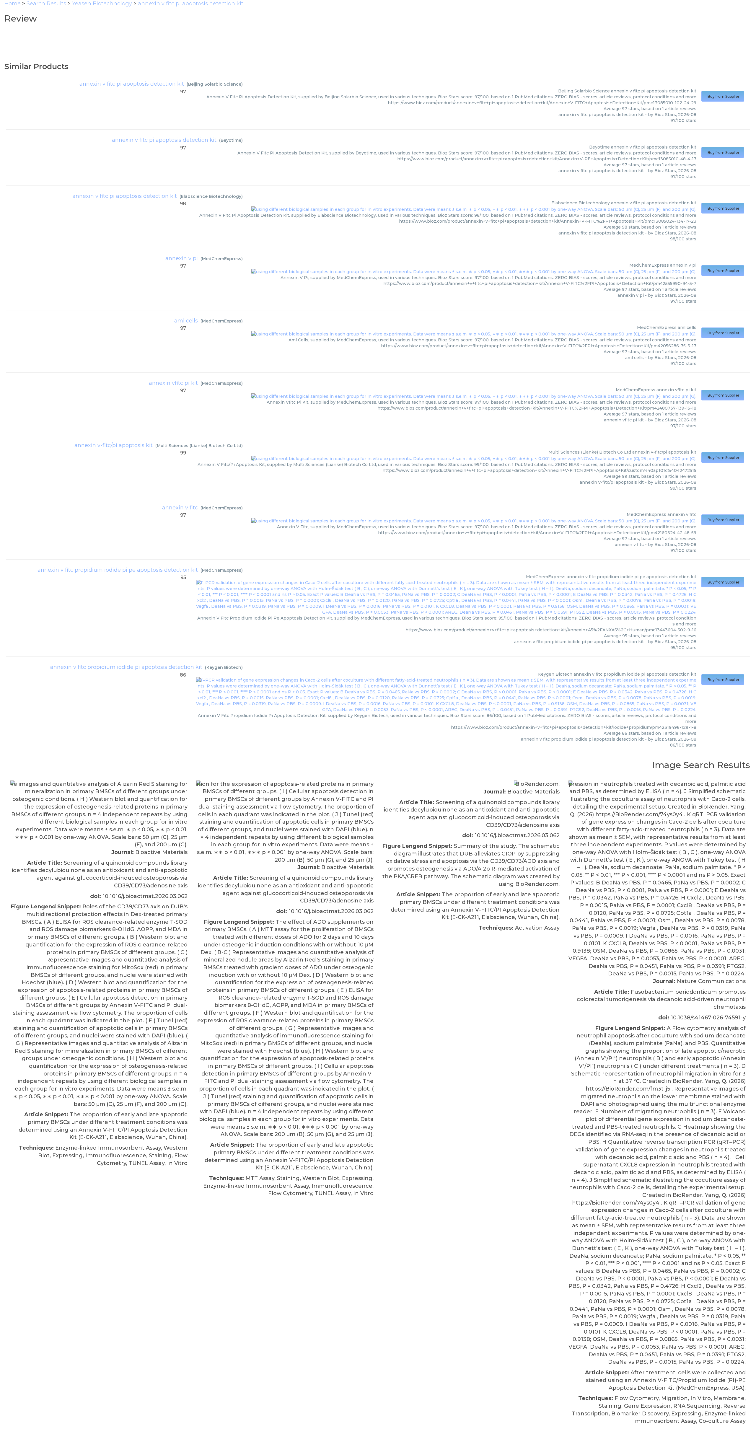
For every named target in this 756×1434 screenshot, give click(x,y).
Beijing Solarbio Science (214, 84)
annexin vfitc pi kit (173, 383)
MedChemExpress (221, 258)
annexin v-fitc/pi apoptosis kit (113, 445)
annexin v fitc (180, 507)
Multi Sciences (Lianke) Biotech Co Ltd (199, 445)
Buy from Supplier (723, 96)
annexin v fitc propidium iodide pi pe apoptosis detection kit (118, 570)
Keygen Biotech (223, 667)
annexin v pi (181, 258)
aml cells (186, 320)
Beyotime (231, 140)
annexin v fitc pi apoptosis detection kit (131, 84)
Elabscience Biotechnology (211, 196)
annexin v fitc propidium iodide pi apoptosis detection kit (126, 667)
